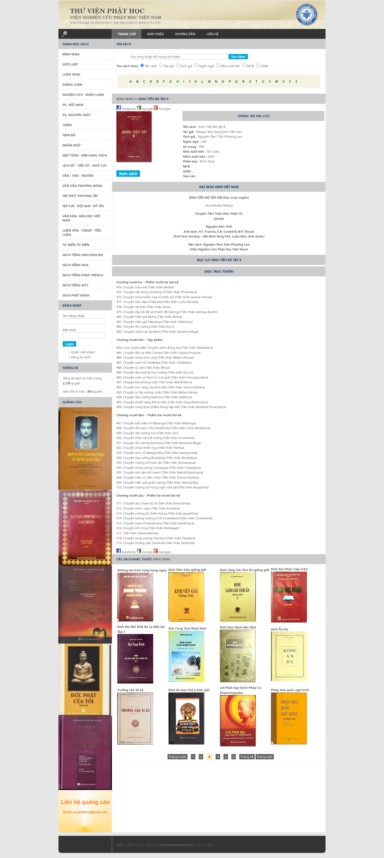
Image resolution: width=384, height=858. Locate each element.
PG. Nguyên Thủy (76, 115)
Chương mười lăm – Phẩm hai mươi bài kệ (149, 415)
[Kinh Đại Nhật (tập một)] (289, 621)
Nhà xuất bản (230, 66)
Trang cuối (264, 757)
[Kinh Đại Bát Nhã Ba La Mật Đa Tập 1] (135, 682)
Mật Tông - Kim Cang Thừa (84, 155)
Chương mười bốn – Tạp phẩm (139, 340)
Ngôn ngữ (206, 66)
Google (147, 109)
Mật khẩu (69, 330)
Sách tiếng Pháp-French (82, 275)
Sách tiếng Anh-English (82, 255)
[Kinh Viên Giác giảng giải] (186, 621)
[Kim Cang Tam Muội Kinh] (186, 680)
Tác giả (169, 66)
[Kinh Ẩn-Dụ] (289, 680)
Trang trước (177, 757)
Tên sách (151, 66)
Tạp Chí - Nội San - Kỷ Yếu (83, 206)
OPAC (265, 66)
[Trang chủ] (192, 15)
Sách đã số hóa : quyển (82, 391)
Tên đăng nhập (74, 316)
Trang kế (247, 757)
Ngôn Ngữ (71, 145)
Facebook (129, 109)
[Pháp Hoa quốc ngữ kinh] (289, 743)
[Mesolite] (82, 845)
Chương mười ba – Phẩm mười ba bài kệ (148, 282)
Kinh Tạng (125, 99)
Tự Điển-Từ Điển (75, 245)
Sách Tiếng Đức (75, 285)
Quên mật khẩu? (83, 352)
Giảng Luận (72, 84)
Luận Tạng (71, 74)
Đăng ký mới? (81, 357)
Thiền (67, 125)
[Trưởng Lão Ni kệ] (135, 743)
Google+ (164, 109)
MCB (250, 66)
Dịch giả (186, 66)
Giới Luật (70, 64)
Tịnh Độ (69, 135)
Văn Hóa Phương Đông (82, 186)
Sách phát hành (75, 295)
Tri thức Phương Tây (80, 196)
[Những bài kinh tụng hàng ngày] (135, 620)
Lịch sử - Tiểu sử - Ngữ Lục (84, 165)
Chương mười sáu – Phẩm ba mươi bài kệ (148, 495)
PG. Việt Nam (72, 105)
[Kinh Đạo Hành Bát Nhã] (238, 682)
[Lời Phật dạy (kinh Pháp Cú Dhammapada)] (238, 745)
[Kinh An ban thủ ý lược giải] (186, 743)
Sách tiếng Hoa (75, 265)
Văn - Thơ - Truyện (77, 175)
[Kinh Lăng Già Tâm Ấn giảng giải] (238, 620)
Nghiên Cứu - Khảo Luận (83, 94)
